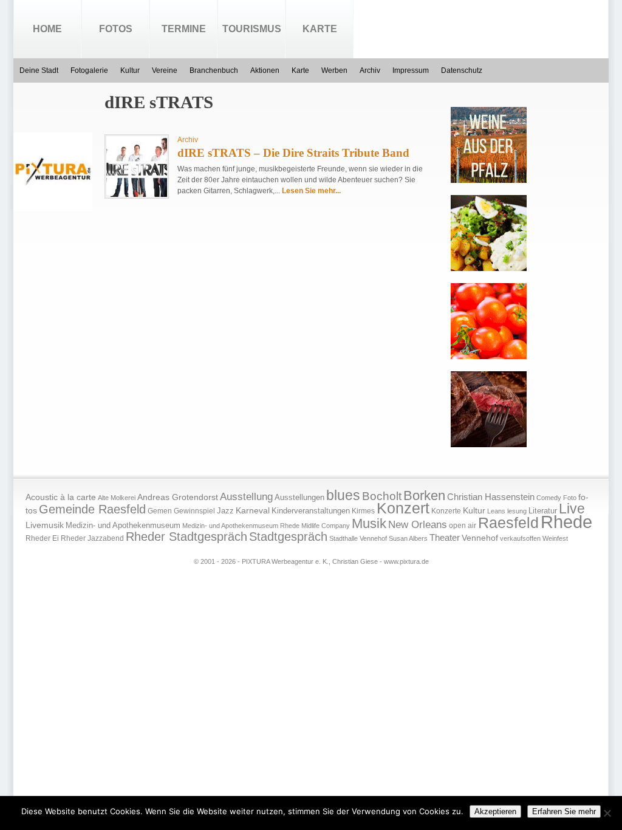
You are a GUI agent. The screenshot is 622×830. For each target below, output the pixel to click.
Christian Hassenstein (491, 497)
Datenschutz (461, 70)
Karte (319, 29)
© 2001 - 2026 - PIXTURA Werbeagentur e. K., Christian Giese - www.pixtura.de (311, 561)
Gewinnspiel (194, 511)
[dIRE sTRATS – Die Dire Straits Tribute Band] (136, 194)
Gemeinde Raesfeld (92, 509)
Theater (444, 537)
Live (572, 508)
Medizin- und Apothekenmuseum (123, 525)
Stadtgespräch (288, 536)
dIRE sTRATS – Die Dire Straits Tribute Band (293, 152)
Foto (569, 497)
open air (462, 525)
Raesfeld (508, 522)
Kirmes (363, 511)
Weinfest (555, 538)
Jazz (225, 510)
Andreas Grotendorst (177, 497)
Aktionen (264, 70)
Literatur (542, 511)
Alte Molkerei (116, 497)
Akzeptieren (495, 811)
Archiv (370, 70)
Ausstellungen (299, 497)
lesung (517, 511)
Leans (496, 511)
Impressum (410, 70)
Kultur (130, 70)
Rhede (566, 522)
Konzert (403, 508)
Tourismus (251, 29)
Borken (424, 495)
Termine (184, 29)
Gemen (160, 511)
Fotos (115, 29)
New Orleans (417, 524)
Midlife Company (325, 525)
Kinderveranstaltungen (311, 510)
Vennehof (480, 538)
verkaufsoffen (520, 538)
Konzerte (446, 511)
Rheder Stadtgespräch (186, 536)
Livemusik (45, 525)
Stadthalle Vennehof (358, 538)
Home (47, 29)
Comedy (548, 497)
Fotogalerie (89, 70)
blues (343, 495)
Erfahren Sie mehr (564, 811)
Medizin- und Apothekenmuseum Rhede (240, 525)
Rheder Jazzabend (92, 538)
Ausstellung (246, 496)
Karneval (253, 510)
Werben (334, 70)
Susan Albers (408, 538)
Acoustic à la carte (61, 497)
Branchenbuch (214, 70)
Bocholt (382, 496)
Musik (369, 523)
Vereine (164, 70)
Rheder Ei (42, 538)
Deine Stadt (38, 70)
